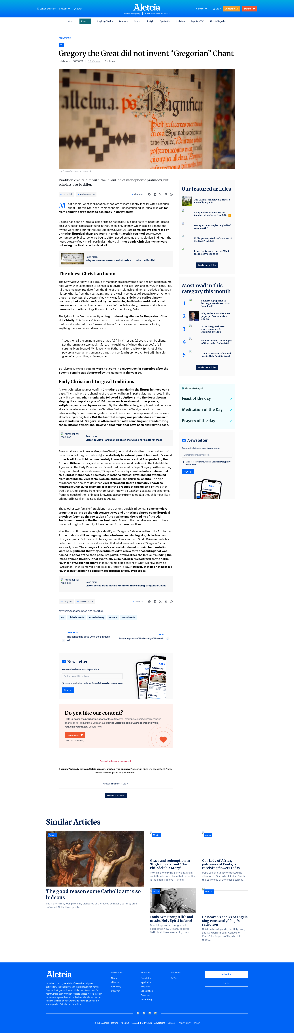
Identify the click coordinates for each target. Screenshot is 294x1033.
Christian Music (76, 617)
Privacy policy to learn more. (110, 683)
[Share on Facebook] (149, 194)
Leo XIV (208, 891)
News (136, 21)
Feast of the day (196, 398)
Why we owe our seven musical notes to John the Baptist (120, 260)
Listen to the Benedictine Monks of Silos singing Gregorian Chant (126, 585)
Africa (208, 835)
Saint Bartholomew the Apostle (157, 13)
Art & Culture (65, 37)
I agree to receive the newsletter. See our (94, 683)
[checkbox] (63, 683)
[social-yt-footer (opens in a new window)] (138, 1013)
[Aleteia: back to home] (147, 7)
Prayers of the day (198, 420)
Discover (123, 21)
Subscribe (230, 8)
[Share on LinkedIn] (155, 194)
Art (62, 617)
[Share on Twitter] (160, 194)
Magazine (145, 986)
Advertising (146, 999)
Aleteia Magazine (218, 21)
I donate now (73, 735)
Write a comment (115, 795)
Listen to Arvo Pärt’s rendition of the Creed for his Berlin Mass (124, 439)
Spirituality (165, 21)
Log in (218, 8)
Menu (70, 21)
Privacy (196, 1023)
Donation (145, 995)
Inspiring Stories (105, 21)
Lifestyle (150, 21)
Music (156, 891)
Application (146, 982)
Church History (96, 617)
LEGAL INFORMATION (142, 1023)
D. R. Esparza (94, 61)
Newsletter (146, 978)
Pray (83, 21)
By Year (174, 978)
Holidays (181, 21)
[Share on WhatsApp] (171, 194)
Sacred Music (128, 617)
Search (78, 8)
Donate (247, 8)
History (113, 617)
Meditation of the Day (202, 409)
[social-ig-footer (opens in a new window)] (155, 1013)
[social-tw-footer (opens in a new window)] (150, 1013)
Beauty (52, 835)
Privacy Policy (184, 1023)
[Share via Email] (166, 194)
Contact (171, 1023)
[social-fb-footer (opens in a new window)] (144, 1013)
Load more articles (207, 265)
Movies (156, 835)
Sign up (67, 690)
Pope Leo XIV (197, 21)
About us (125, 1023)
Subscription (147, 991)
